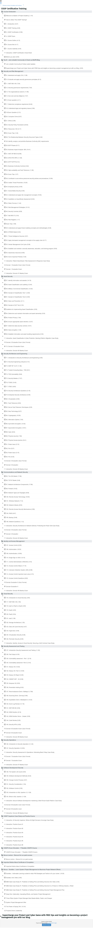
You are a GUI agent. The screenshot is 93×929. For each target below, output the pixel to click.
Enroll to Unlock (46, 925)
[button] (1, 1)
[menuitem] (1, 3)
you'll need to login (52, 923)
